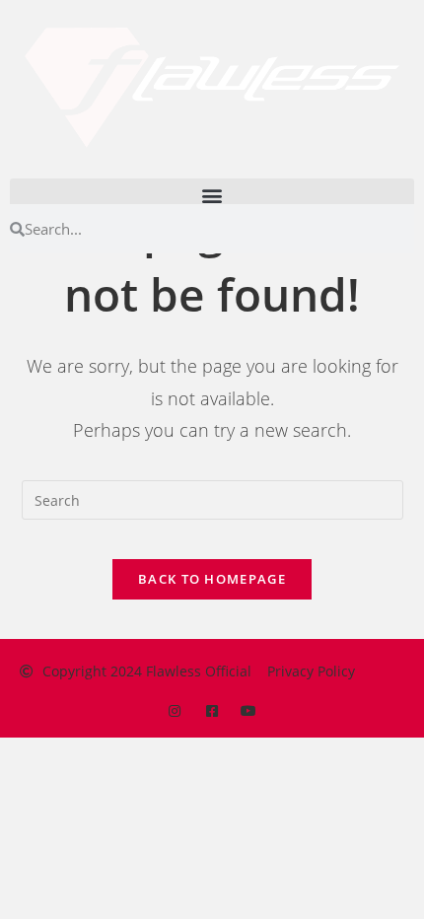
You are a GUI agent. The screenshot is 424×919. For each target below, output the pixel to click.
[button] (212, 194)
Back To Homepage (212, 579)
